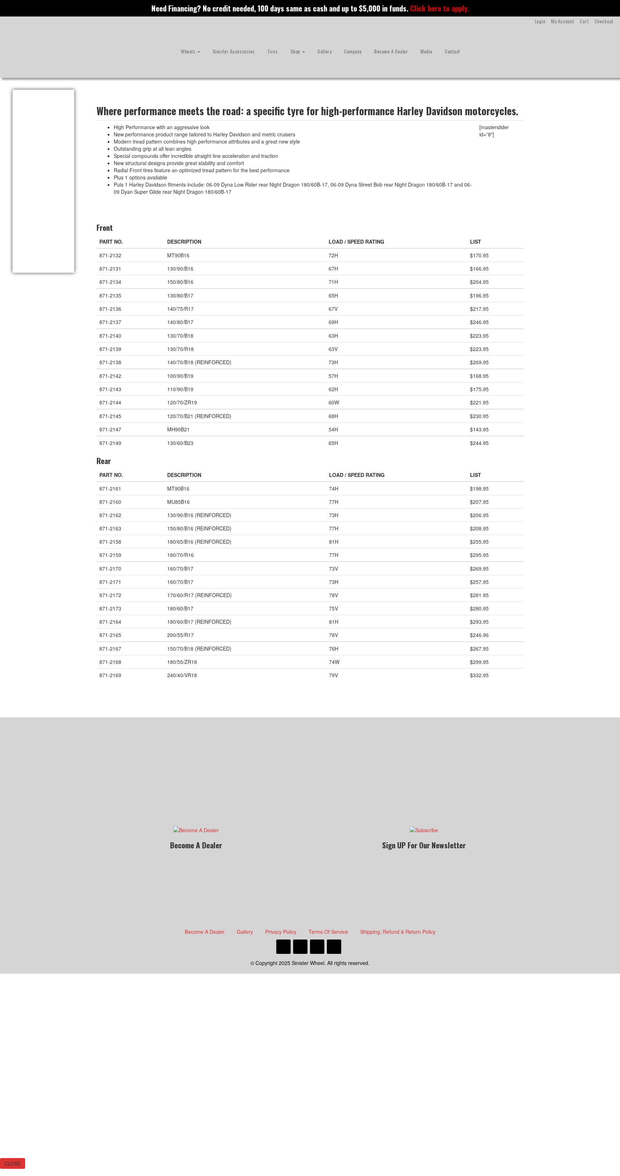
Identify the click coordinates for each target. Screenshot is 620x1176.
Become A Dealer (391, 51)
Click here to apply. (439, 8)
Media (426, 51)
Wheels (189, 51)
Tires (272, 51)
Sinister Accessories (234, 51)
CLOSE (12, 1163)
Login (540, 21)
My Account (562, 21)
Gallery (325, 51)
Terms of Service (328, 931)
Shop (296, 51)
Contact (452, 51)
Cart (584, 21)
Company (353, 51)
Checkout (604, 21)
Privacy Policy (280, 931)
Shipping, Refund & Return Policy (398, 931)
